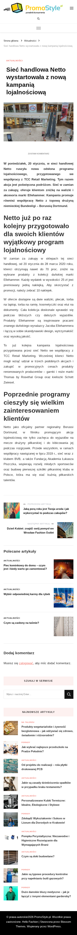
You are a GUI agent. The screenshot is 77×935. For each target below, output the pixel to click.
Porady (25, 742)
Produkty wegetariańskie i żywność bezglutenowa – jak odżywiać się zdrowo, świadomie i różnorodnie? (47, 731)
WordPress (54, 926)
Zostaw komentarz (38, 154)
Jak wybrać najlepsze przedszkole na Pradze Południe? (44, 749)
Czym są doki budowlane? (37, 856)
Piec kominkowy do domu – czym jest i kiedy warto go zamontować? (25, 567)
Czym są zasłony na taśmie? (21, 622)
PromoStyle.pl (42, 916)
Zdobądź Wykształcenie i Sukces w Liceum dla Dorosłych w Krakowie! (43, 820)
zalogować (26, 663)
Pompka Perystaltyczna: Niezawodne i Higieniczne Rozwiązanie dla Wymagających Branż (45, 840)
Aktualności (14, 61)
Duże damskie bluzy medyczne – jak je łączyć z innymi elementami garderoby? (46, 894)
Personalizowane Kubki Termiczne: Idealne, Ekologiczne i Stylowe (43, 802)
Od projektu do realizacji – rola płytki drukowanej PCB (44, 767)
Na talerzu (27, 722)
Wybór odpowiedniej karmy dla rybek (27, 594)
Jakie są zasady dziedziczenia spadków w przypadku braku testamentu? (46, 784)
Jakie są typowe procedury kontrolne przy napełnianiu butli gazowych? (44, 876)
